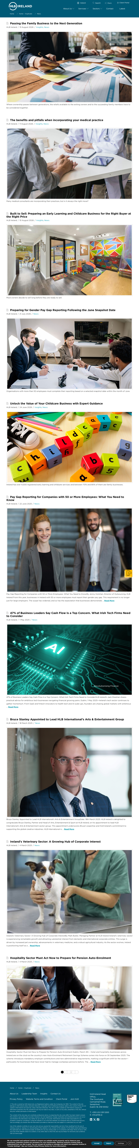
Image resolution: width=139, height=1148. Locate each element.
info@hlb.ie (97, 1115)
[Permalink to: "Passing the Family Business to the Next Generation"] (69, 67)
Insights (39, 27)
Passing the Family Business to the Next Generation (46, 23)
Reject (108, 1143)
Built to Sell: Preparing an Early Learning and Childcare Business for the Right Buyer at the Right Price (68, 215)
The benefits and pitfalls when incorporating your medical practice (56, 120)
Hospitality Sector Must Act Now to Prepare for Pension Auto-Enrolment (60, 958)
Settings (121, 1143)
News (46, 27)
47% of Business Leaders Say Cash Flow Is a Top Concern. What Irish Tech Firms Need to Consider (68, 614)
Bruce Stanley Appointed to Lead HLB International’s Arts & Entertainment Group (67, 719)
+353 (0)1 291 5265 (100, 1112)
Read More (109, 601)
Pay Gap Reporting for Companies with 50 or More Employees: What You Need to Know (65, 498)
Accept (96, 1143)
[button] (110, 3)
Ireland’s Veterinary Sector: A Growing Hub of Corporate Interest (55, 841)
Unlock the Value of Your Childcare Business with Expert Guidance (56, 403)
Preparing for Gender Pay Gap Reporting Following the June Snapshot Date (62, 310)
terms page (18, 1133)
